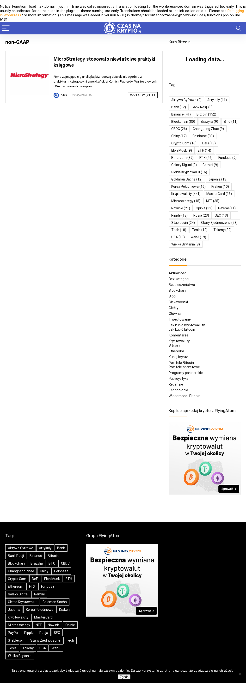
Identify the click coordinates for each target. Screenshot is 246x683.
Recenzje (176, 384)
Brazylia (209, 121)
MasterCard (219, 194)
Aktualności (178, 273)
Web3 (198, 237)
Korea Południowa (188, 186)
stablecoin (183, 223)
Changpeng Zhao (208, 129)
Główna (175, 313)
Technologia (178, 390)
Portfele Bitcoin (181, 363)
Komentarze (178, 335)
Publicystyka (178, 378)
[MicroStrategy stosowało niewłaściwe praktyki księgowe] (29, 58)
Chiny (179, 136)
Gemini (210, 165)
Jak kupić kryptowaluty (187, 325)
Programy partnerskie (186, 373)
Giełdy (173, 308)
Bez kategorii (179, 279)
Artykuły (217, 100)
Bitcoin (174, 345)
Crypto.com (184, 143)
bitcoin (206, 114)
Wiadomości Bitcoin (184, 396)
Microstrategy (185, 201)
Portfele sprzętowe (184, 367)
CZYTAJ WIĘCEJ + (142, 95)
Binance (181, 114)
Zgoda (124, 677)
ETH (204, 150)
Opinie (204, 208)
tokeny (222, 230)
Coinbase (203, 136)
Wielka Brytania (185, 244)
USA (178, 237)
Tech (178, 230)
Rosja (201, 215)
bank (178, 107)
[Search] (238, 28)
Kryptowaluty (179, 341)
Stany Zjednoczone (219, 223)
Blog (172, 296)
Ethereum (182, 158)
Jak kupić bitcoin (182, 329)
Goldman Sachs (187, 179)
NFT (212, 201)
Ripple (179, 215)
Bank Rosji (202, 107)
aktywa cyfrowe (186, 100)
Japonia (218, 179)
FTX (206, 158)
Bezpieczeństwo (182, 285)
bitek (63, 95)
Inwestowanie (180, 319)
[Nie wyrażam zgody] (240, 673)
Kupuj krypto (178, 357)
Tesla (200, 230)
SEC (221, 215)
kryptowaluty (186, 194)
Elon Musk (181, 150)
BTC (231, 121)
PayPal (227, 208)
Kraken (220, 186)
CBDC (179, 129)
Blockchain (177, 290)
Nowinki (180, 208)
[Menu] (6, 28)
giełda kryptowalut (189, 172)
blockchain (183, 121)
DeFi (209, 143)
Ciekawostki (178, 302)
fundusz (227, 158)
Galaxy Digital (184, 165)
